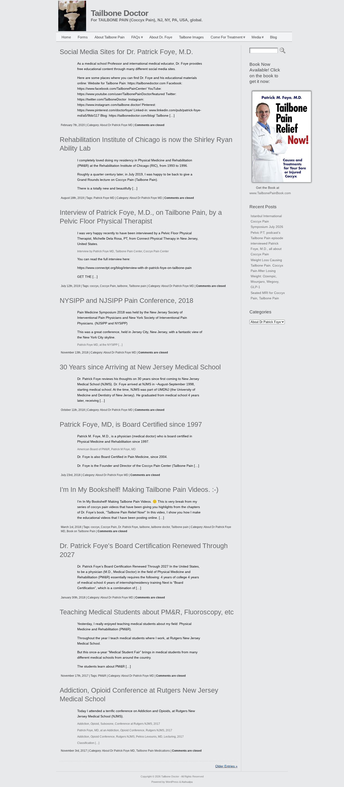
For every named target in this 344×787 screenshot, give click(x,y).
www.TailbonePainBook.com (270, 193)
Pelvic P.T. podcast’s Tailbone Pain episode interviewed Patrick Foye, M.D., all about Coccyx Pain (267, 243)
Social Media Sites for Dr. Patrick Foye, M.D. (126, 52)
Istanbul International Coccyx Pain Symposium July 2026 (267, 221)
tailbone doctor (160, 527)
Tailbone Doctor (119, 13)
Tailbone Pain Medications (153, 750)
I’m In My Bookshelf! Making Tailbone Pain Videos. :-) (139, 489)
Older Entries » (226, 766)
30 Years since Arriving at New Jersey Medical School (140, 367)
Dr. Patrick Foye (128, 527)
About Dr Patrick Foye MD (116, 125)
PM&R (102, 675)
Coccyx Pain (108, 286)
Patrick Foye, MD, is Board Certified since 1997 (131, 424)
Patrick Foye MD (104, 198)
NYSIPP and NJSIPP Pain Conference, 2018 (126, 300)
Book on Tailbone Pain (81, 531)
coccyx (94, 286)
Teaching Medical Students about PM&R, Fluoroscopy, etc (147, 612)
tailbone (122, 286)
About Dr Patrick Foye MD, (119, 750)
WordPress (172, 781)
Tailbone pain (137, 286)
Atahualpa (187, 781)
